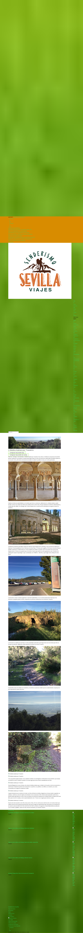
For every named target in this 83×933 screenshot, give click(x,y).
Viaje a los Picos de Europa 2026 (15, 235)
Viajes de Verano (11, 908)
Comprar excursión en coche (18, 455)
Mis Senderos (74, 314)
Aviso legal (10, 919)
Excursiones (75, 305)
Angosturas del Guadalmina (14, 228)
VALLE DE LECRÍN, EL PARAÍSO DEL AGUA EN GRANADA (20, 234)
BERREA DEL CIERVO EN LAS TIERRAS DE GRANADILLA (20, 238)
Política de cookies (12, 922)
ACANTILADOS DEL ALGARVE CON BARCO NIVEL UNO (20, 229)
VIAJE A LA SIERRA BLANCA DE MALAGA (16, 240)
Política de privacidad (12, 921)
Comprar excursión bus (17, 453)
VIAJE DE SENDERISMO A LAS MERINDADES (17, 231)
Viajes (74, 307)
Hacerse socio (74, 310)
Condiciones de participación (14, 926)
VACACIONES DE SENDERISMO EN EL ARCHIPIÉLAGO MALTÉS (21, 237)
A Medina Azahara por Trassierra (20, 450)
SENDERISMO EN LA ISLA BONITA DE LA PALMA (18, 232)
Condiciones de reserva (13, 924)
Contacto (74, 312)
